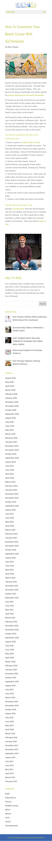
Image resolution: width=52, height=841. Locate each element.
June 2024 (9, 470)
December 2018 (11, 701)
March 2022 (10, 577)
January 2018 (11, 741)
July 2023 (9, 514)
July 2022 (9, 561)
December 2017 (11, 745)
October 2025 (10, 410)
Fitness (15, 47)
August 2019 (10, 685)
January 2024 (11, 490)
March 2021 (10, 617)
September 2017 (12, 753)
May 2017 (9, 769)
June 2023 (9, 518)
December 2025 (11, 402)
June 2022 (9, 565)
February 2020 (11, 665)
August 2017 (10, 757)
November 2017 (11, 749)
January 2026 (11, 398)
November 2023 (12, 498)
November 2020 (12, 629)
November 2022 (12, 545)
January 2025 (11, 442)
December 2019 (11, 673)
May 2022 (9, 569)
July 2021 (9, 601)
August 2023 (10, 510)
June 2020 (9, 649)
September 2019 (12, 681)
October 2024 (10, 454)
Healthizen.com (20, 837)
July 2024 (9, 466)
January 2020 (11, 669)
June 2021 (9, 605)
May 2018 (9, 725)
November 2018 (11, 705)
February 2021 (11, 621)
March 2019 (10, 697)
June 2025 (9, 426)
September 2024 (12, 458)
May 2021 (9, 609)
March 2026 (10, 390)
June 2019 (9, 693)
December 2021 (11, 585)
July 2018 (9, 717)
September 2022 (12, 553)
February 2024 (11, 486)
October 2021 (10, 593)
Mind (7, 809)
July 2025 (9, 422)
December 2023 (11, 494)
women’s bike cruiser (31, 142)
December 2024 (11, 446)
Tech (7, 817)
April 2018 (9, 729)
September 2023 (12, 506)
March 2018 (10, 733)
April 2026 (9, 386)
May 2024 (9, 474)
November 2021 (11, 589)
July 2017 (9, 761)
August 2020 (10, 641)
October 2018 (10, 709)
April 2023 (9, 526)
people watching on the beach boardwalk (26, 95)
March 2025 (10, 434)
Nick (9, 47)
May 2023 (9, 522)
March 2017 (10, 777)
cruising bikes (18, 208)
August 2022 (10, 557)
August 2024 (10, 462)
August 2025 (10, 418)
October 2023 (10, 502)
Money (8, 813)
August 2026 (10, 378)
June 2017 (9, 765)
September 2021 (12, 597)
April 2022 (9, 573)
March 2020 (10, 661)
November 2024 (12, 450)
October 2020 (10, 633)
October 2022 (10, 549)
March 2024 (10, 482)
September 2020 (12, 637)
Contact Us (41, 837)
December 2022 (11, 541)
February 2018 (11, 737)
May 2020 (9, 653)
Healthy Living (11, 805)
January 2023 (11, 538)
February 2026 (11, 394)
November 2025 (12, 406)
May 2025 (9, 430)
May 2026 (9, 382)
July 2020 (9, 645)
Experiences (10, 797)
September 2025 (12, 414)
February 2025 (11, 438)
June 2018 (9, 721)
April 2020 (9, 657)
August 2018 (10, 713)
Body (7, 793)
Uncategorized (11, 825)
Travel (8, 821)
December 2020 (11, 625)
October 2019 (10, 677)
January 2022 (11, 581)
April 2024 (9, 478)
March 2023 (10, 530)
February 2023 (11, 534)
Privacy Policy (31, 837)
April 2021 (9, 613)
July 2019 (9, 689)
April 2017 (9, 773)
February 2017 (11, 781)
